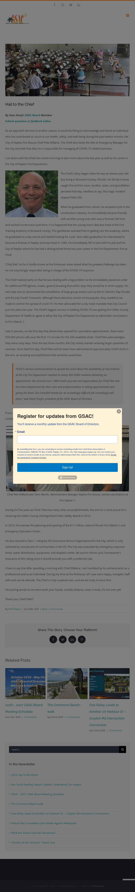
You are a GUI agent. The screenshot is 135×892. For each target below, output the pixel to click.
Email (21, 431)
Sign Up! (67, 467)
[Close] (119, 411)
